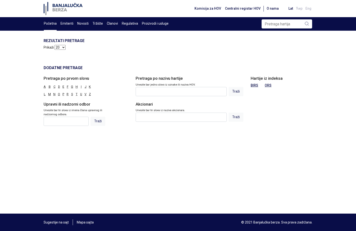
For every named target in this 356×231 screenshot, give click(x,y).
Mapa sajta (85, 222)
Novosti (83, 23)
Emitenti (67, 23)
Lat (290, 8)
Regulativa (130, 23)
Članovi (112, 23)
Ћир (299, 8)
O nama (273, 8)
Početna (50, 23)
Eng (308, 8)
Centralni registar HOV (243, 8)
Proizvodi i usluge (155, 23)
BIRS (254, 85)
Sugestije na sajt (56, 222)
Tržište (98, 23)
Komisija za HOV (207, 8)
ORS (268, 85)
